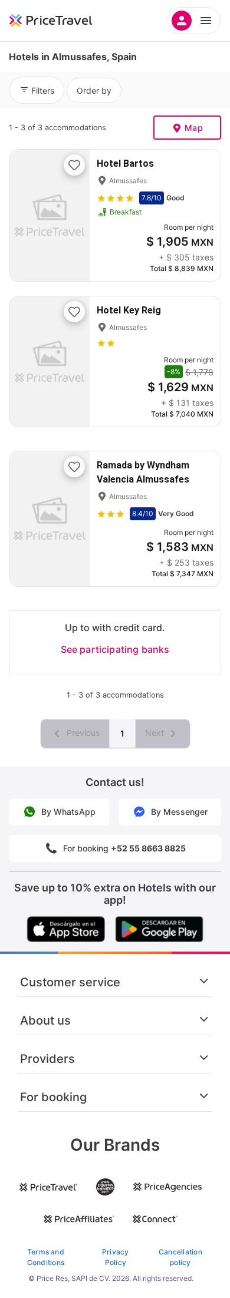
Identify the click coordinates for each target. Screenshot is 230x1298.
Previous (82, 733)
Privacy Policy (115, 1257)
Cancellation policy (180, 1257)
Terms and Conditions (45, 1257)
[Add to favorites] (74, 165)
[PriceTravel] (64, 20)
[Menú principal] (194, 20)
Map (194, 128)
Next (155, 733)
